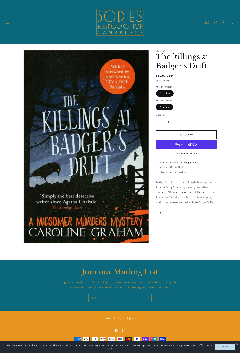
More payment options (186, 153)
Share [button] (163, 213)
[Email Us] (207, 22)
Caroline (165, 93)
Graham (164, 107)
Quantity (160, 114)
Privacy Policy (113, 318)
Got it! (224, 347)
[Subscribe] (147, 298)
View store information (173, 172)
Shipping (129, 318)
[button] (7, 22)
